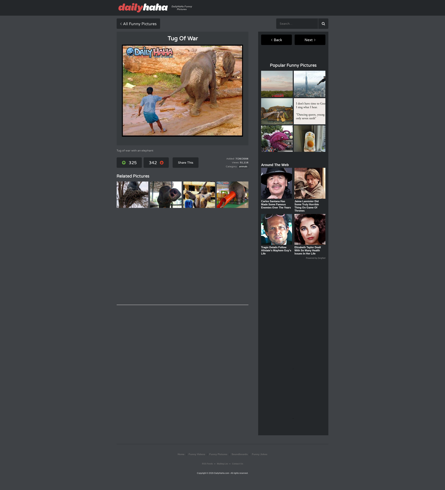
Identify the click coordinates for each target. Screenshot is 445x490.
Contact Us (237, 464)
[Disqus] (182, 256)
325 (133, 162)
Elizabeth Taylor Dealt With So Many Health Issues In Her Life (307, 250)
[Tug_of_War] (182, 91)
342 (153, 162)
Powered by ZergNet (315, 258)
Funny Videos (197, 454)
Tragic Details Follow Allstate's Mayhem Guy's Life (276, 250)
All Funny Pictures (140, 24)
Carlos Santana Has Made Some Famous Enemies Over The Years (276, 204)
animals (243, 166)
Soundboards (240, 454)
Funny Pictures (218, 454)
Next (309, 40)
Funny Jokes (259, 454)
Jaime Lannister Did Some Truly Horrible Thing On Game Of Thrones (306, 206)
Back (278, 40)
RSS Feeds (207, 464)
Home (181, 454)
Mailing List (222, 464)
